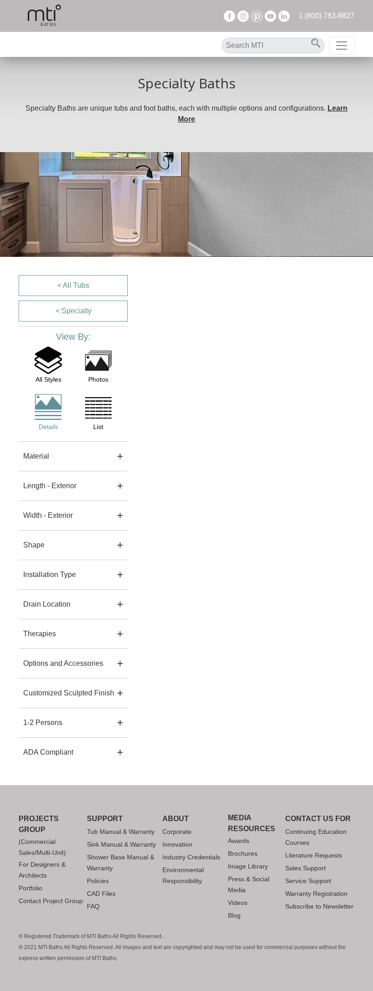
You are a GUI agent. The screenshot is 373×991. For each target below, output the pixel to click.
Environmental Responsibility (183, 875)
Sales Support (305, 868)
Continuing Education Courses (316, 837)
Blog (234, 915)
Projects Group (39, 824)
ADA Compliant (48, 752)
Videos (237, 902)
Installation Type (49, 574)
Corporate (177, 831)
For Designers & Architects (42, 870)
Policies (98, 880)
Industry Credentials (191, 857)
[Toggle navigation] (341, 45)
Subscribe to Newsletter (319, 906)
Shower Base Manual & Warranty (120, 862)
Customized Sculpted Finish (68, 693)
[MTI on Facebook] (229, 15)
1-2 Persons (42, 722)
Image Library (248, 866)
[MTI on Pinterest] (256, 15)
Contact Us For (318, 818)
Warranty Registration (316, 893)
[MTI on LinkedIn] (284, 15)
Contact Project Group (51, 900)
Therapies (39, 634)
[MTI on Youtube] (270, 15)
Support (105, 818)
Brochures (242, 853)
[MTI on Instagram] (243, 15)
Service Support (308, 880)
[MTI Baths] (44, 16)
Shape (34, 545)
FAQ (93, 906)
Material (36, 456)
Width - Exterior (48, 515)
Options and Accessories (63, 663)
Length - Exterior (49, 486)
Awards (238, 840)
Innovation (177, 844)
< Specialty (73, 311)
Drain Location (47, 604)
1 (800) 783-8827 (326, 16)
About (175, 818)
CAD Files (101, 893)
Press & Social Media (248, 884)
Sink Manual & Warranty (121, 844)
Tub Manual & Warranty (121, 831)
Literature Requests (313, 855)
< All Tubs (73, 285)
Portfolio (30, 888)
